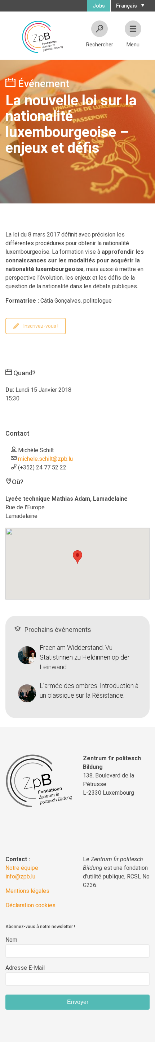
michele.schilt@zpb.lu (45, 458)
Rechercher (99, 44)
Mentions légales (27, 890)
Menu (133, 44)
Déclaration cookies (30, 905)
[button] (129, 5)
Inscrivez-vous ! (40, 326)
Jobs (99, 6)
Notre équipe (21, 867)
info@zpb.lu (20, 876)
